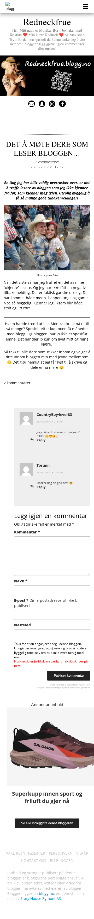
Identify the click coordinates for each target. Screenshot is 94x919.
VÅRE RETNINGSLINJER (25, 853)
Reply (41, 440)
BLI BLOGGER (61, 860)
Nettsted (22, 624)
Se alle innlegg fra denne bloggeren (47, 823)
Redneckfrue (47, 33)
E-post (47, 603)
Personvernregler (53, 687)
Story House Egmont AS (40, 898)
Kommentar (27, 532)
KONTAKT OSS (33, 860)
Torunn (43, 465)
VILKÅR (82, 853)
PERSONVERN (61, 853)
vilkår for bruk (71, 687)
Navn (20, 580)
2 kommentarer (47, 161)
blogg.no (46, 893)
